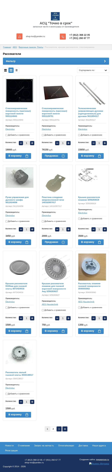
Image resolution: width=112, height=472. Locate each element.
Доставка (83, 445)
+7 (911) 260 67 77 (79, 38)
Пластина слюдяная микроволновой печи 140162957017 (53, 200)
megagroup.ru (102, 459)
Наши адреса (99, 445)
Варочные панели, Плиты (31, 47)
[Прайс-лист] (16, 70)
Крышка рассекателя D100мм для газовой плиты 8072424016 (16, 286)
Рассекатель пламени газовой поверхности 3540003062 (89, 286)
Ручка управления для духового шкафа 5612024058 (17, 200)
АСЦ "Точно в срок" (56, 23)
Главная (7, 47)
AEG (15, 47)
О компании (24, 445)
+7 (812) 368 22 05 (79, 35)
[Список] (5, 70)
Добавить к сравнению (18, 135)
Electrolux (10, 129)
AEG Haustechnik (50, 304)
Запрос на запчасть (44, 445)
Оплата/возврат (66, 445)
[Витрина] (11, 70)
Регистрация (11, 450)
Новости (9, 445)
